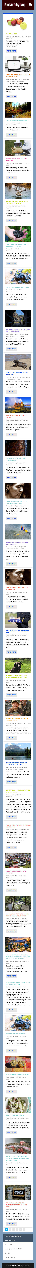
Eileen (12, 36)
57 (20, 1230)
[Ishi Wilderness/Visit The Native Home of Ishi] (18, 577)
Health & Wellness (25, 36)
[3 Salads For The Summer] (18, 1105)
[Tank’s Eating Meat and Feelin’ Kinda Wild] (18, 362)
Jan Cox (13, 123)
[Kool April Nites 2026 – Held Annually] (18, 860)
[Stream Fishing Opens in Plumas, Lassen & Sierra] (18, 708)
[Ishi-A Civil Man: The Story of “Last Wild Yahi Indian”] (18, 491)
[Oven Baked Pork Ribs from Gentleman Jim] (18, 448)
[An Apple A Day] (18, 23)
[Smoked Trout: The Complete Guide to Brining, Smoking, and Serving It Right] (18, 1146)
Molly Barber (14, 334)
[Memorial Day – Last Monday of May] (18, 620)
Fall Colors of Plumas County (17, 120)
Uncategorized (25, 829)
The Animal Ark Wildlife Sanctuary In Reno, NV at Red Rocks (16, 1205)
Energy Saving (25, 961)
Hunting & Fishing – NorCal (13, 1249)
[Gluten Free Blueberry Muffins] (18, 1064)
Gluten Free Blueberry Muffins (17, 1074)
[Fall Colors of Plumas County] (18, 110)
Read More (11, 51)
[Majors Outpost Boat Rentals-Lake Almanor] (18, 531)
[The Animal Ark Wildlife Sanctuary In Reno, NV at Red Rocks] (18, 1192)
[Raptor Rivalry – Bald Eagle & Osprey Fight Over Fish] (18, 191)
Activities (24, 875)
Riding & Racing (10, 1257)
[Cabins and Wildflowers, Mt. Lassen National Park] (18, 751)
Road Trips (24, 420)
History (23, 506)
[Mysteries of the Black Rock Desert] (18, 405)
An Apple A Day (11, 34)
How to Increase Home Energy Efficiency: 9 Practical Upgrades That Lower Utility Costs (18, 957)
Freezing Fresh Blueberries (16, 1033)
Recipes (23, 249)
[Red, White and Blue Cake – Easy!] (18, 276)
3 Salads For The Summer (15, 1115)
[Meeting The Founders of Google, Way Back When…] (18, 64)
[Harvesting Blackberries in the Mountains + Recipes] (18, 234)
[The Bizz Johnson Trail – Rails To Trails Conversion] (18, 318)
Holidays (23, 635)
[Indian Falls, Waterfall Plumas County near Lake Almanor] (18, 903)
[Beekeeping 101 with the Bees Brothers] (18, 148)
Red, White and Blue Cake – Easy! (17, 287)
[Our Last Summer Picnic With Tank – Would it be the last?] (18, 665)
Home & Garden (25, 163)
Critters (23, 206)
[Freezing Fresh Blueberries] (18, 1023)
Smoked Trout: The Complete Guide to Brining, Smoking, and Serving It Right (17, 1158)
